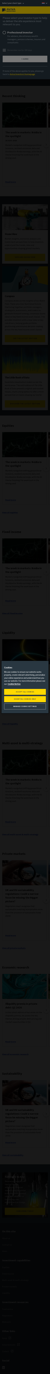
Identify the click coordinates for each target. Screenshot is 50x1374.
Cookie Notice (14, 684)
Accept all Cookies (25, 692)
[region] (25, 686)
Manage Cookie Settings (25, 706)
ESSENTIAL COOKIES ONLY (25, 699)
